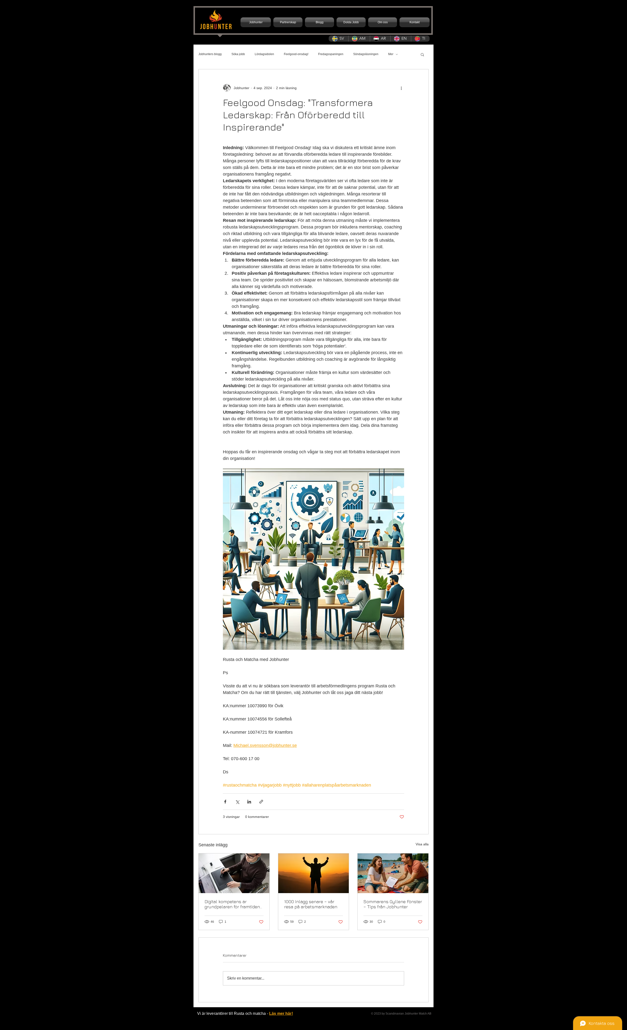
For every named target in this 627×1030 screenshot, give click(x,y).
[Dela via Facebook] (225, 801)
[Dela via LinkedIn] (249, 801)
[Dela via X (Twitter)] (237, 801)
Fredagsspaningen (330, 54)
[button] (422, 54)
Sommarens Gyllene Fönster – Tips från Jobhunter (392, 904)
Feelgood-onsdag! (296, 54)
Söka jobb (238, 54)
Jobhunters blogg (210, 54)
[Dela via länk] (261, 801)
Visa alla (422, 844)
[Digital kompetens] (234, 873)
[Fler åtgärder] (401, 88)
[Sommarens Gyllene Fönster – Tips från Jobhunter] (393, 873)
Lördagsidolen (264, 54)
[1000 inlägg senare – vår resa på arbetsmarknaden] (313, 873)
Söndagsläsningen (365, 54)
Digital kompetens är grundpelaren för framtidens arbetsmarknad (233, 904)
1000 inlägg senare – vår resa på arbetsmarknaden (310, 904)
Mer (390, 54)
